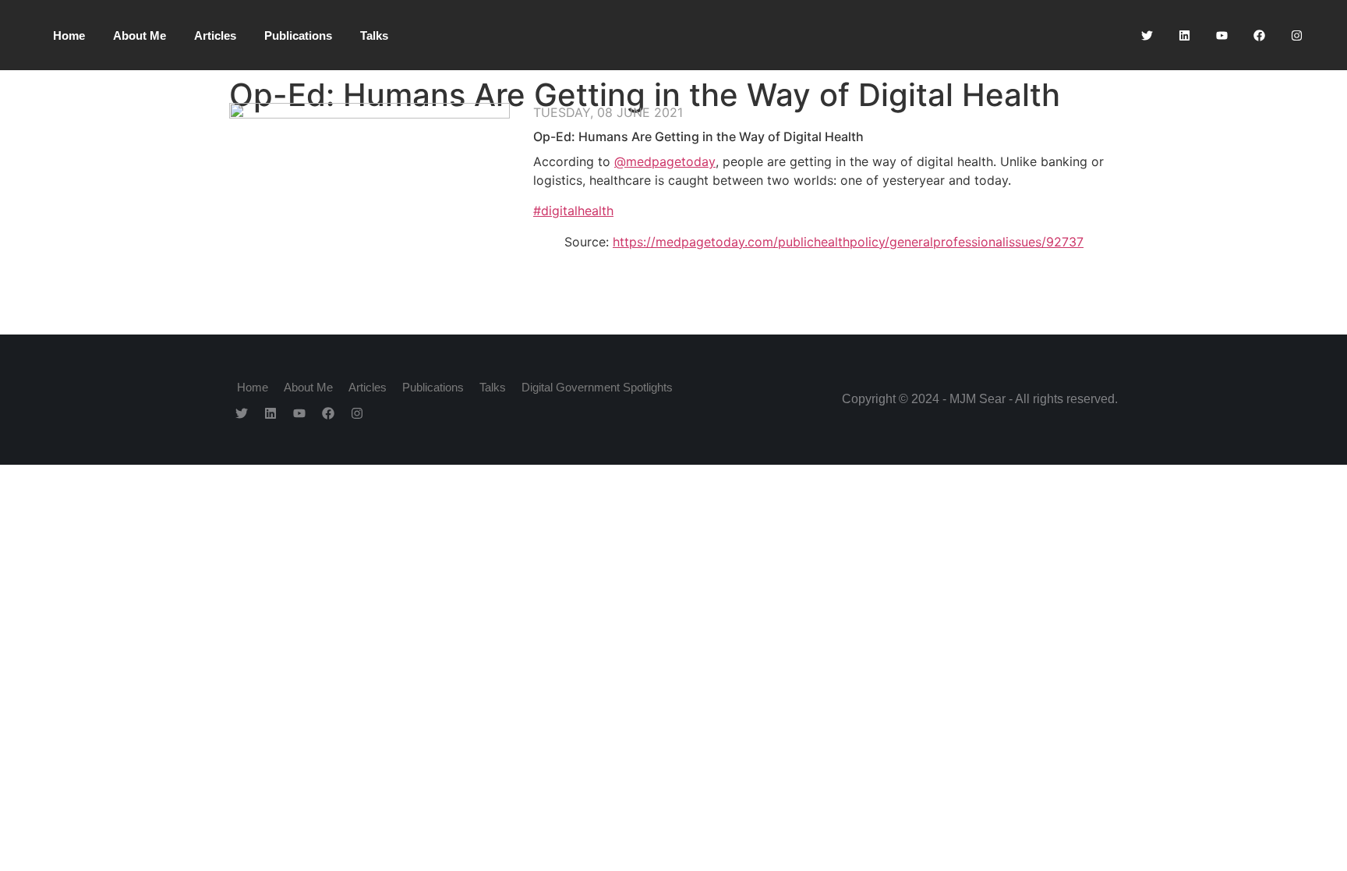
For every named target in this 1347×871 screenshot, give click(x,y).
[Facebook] (1259, 35)
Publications (298, 35)
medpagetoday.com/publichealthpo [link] (848, 242)
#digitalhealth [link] (573, 210)
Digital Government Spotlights (597, 387)
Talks (374, 35)
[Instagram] (1296, 35)
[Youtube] (1221, 35)
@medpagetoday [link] (665, 161)
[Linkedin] (1184, 35)
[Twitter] (1146, 35)
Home (69, 35)
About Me (139, 35)
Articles (215, 35)
